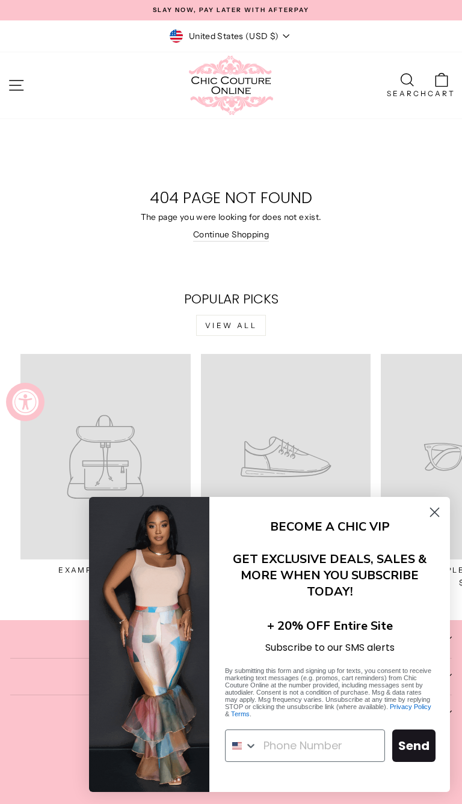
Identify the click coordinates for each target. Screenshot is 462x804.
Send (414, 745)
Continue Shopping (231, 234)
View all (231, 325)
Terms (240, 713)
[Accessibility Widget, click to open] (25, 402)
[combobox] (241, 745)
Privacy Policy (410, 706)
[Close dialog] (434, 512)
